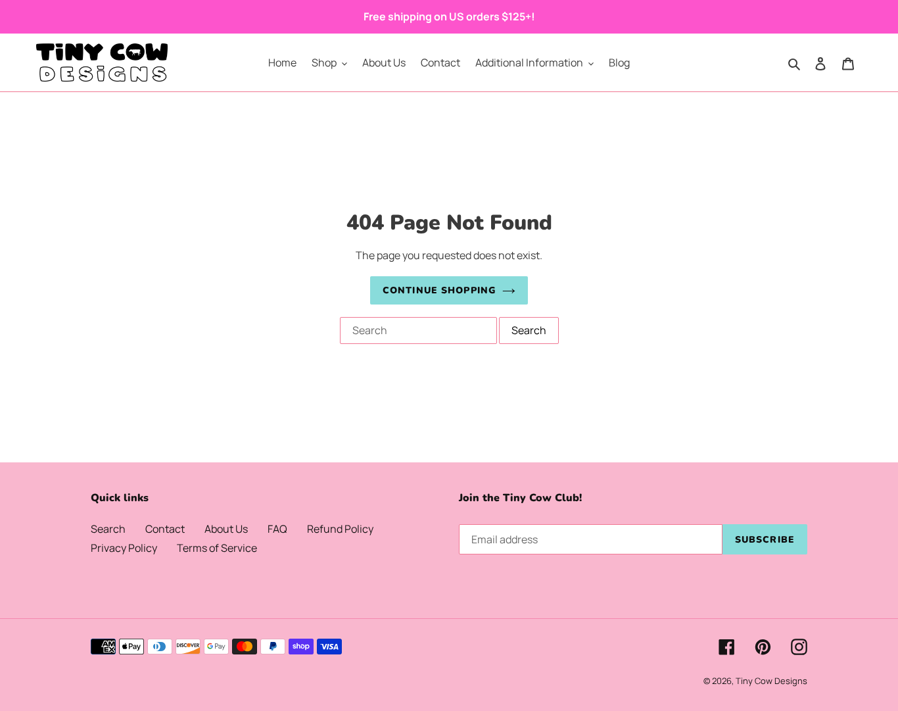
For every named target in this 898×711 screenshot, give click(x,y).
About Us (226, 529)
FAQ (277, 529)
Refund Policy (340, 529)
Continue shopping (439, 290)
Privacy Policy (124, 548)
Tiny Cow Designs (771, 681)
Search (108, 529)
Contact (165, 529)
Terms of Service (217, 548)
